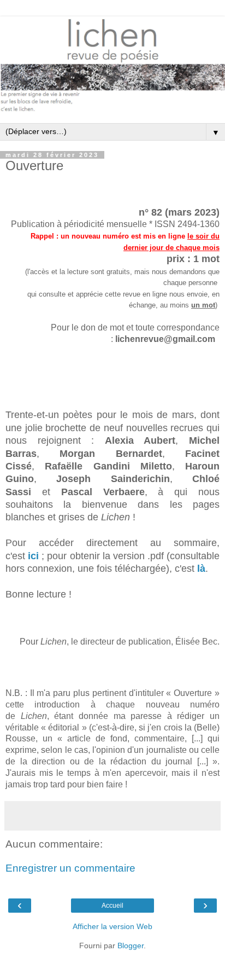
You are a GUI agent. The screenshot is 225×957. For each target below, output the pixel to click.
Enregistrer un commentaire (70, 868)
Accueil (112, 905)
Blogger (130, 945)
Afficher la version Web (112, 926)
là (201, 568)
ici (33, 555)
